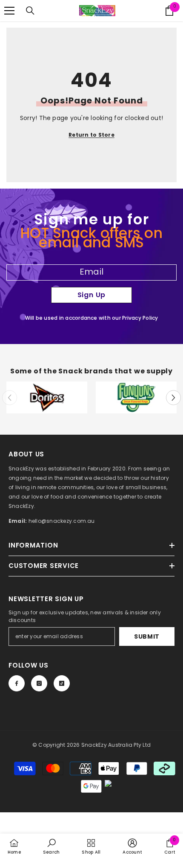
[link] (46, 397)
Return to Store (91, 134)
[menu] (9, 11)
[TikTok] (62, 683)
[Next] (173, 397)
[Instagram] (39, 683)
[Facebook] (17, 683)
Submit (147, 636)
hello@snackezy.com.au (62, 521)
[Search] (30, 11)
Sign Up (91, 295)
